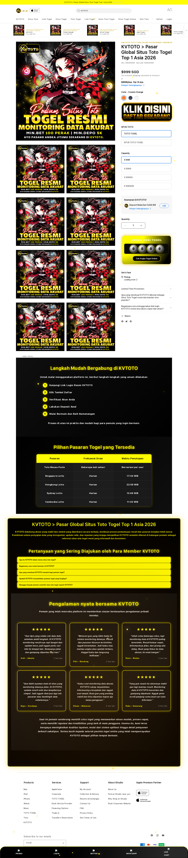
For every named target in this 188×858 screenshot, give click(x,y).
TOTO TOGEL (130, 133)
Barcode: (140, 63)
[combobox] (103, 10)
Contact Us (85, 804)
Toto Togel (75, 19)
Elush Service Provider (62, 804)
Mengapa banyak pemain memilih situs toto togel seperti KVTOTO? (46, 585)
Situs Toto (33, 19)
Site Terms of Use (88, 818)
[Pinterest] (131, 322)
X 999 (127, 160)
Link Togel (47, 19)
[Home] (22, 10)
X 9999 (127, 168)
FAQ (82, 808)
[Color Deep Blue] (130, 98)
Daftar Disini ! (118, 2)
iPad (25, 794)
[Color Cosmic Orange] (123, 97)
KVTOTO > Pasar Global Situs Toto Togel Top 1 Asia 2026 (94, 2)
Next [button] (170, 2)
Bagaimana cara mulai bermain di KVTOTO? (36, 566)
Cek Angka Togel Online (146, 258)
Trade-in (55, 813)
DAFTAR (94, 854)
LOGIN (56, 854)
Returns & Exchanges (89, 799)
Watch (27, 804)
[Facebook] (123, 322)
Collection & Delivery (89, 794)
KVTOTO (20, 19)
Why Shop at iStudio (117, 799)
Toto (26, 818)
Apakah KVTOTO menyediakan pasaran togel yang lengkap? (43, 579)
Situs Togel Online (127, 19)
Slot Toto (144, 19)
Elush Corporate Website (119, 804)
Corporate (56, 794)
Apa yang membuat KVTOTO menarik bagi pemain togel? (42, 572)
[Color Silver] (137, 98)
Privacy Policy (86, 813)
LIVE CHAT (166, 853)
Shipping (136, 75)
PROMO (19, 854)
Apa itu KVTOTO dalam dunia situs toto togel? (37, 560)
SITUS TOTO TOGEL (133, 142)
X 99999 (128, 177)
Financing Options (60, 808)
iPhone (27, 799)
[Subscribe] (63, 843)
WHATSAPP (131, 854)
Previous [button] (17, 2)
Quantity (125, 219)
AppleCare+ (57, 789)
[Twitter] (127, 322)
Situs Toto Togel (106, 19)
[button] (20, 19)
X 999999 (129, 186)
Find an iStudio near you (119, 794)
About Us (112, 789)
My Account (85, 789)
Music (26, 808)
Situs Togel (61, 19)
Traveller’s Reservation (62, 818)
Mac (25, 789)
